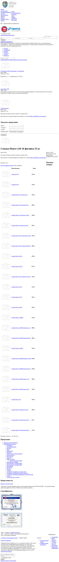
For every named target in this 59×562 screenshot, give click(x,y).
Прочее (9, 469)
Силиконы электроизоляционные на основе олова (20, 474)
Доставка (6, 52)
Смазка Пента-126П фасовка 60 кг (20, 389)
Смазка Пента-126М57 (17, 348)
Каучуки (9, 448)
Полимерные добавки (12, 462)
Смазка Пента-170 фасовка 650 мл (20, 430)
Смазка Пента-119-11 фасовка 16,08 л (21, 235)
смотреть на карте (15, 532)
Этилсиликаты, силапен (13, 477)
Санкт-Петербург (15, 13)
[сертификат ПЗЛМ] (11, 510)
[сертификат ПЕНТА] (11, 527)
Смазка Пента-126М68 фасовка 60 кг (21, 368)
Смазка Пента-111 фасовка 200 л (19, 225)
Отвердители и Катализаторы (14, 453)
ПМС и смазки (11, 459)
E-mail (3, 129)
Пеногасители (10, 455)
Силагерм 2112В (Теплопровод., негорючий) (12, 71)
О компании (7, 50)
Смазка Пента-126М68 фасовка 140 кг (21, 358)
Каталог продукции (54, 544)
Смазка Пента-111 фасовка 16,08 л (20, 215)
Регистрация (12, 560)
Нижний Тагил (5, 19)
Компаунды (10, 451)
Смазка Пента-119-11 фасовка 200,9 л (21, 246)
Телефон (3, 127)
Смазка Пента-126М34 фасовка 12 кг (21, 327)
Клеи (8, 449)
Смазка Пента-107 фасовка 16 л (19, 194)
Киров (2, 18)
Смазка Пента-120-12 (17, 266)
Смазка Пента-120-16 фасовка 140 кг (21, 276)
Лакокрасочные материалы (11, 442)
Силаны (9, 470)
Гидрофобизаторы (11, 446)
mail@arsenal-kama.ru (7, 41)
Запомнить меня (6, 557)
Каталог (6, 51)
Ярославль (14, 20)
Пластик (9, 458)
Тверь (12, 15)
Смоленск (14, 14)
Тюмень (13, 17)
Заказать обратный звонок (7, 35)
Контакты (6, 55)
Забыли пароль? (5, 560)
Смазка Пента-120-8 (16, 287)
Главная (6, 48)
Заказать (3, 40)
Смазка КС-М (15, 184)
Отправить (3, 134)
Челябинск (14, 18)
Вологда (3, 13)
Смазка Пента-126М (16, 307)
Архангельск (4, 11)
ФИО (3, 125)
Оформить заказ (9, 165)
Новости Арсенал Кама (7, 483)
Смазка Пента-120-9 (16, 297)
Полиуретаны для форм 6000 (14, 464)
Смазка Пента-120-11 (16, 256)
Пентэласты (10, 456)
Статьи (5, 54)
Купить (2, 165)
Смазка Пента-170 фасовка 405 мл (20, 420)
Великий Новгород (6, 12)
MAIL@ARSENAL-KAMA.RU (38, 116)
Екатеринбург (4, 15)
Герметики (9, 445)
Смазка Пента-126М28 (17, 317)
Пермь (2, 9)
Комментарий (5, 131)
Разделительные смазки (16, 460)
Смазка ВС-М (15, 174)
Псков (13, 11)
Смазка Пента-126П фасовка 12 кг (20, 379)
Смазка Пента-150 (16, 399)
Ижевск (3, 16)
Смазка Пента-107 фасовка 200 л (20, 205)
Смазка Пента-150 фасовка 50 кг (19, 409)
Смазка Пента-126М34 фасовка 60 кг (21, 338)
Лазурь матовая (5, 108)
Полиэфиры (10, 466)
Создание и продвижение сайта (9, 538)
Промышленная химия (10, 444)
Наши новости (54, 539)
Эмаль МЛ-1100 (5, 89)
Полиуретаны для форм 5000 (14, 463)
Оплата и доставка (54, 542)
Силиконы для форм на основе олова (16, 471)
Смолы (8, 476)
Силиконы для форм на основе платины (17, 473)
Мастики (9, 452)
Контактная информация (55, 547)
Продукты (9, 467)
